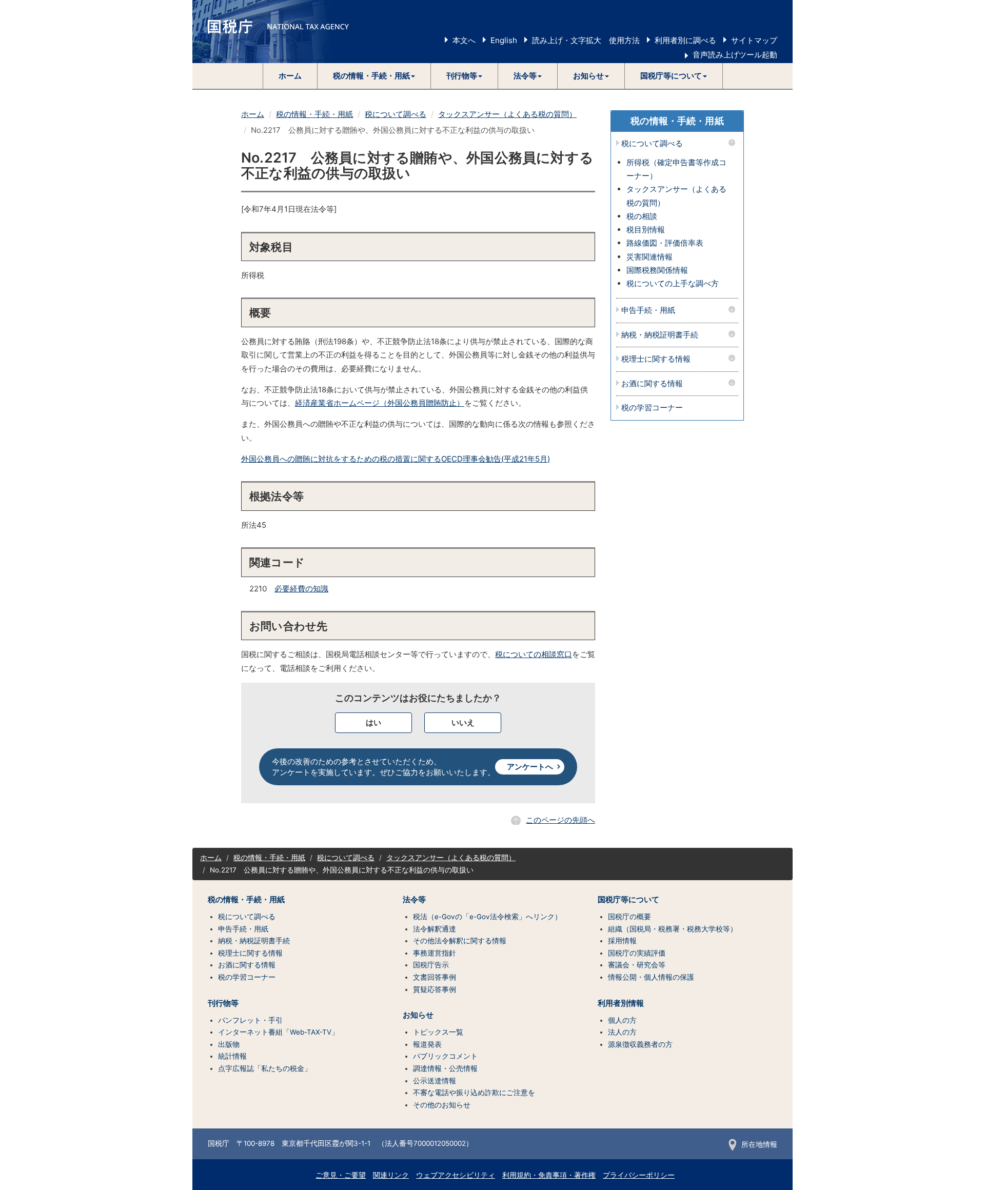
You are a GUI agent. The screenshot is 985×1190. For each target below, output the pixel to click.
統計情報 (232, 1056)
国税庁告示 (431, 965)
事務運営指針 (434, 953)
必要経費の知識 (301, 588)
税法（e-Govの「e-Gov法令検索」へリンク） (487, 917)
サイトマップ (754, 40)
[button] (374, 76)
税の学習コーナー (652, 408)
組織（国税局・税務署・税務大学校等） (672, 929)
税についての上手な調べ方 (672, 283)
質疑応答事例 (434, 989)
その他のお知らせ (441, 1105)
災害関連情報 (649, 257)
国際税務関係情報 (657, 270)
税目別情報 (645, 229)
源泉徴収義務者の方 (640, 1044)
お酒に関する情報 (652, 384)
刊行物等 (223, 1003)
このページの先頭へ (560, 820)
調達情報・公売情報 (445, 1068)
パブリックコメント (445, 1056)
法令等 (414, 899)
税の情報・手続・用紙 (314, 114)
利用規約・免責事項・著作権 (549, 1175)
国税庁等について (628, 899)
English (503, 40)
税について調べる (395, 114)
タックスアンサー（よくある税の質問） (507, 114)
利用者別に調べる (685, 40)
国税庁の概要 (629, 917)
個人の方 (622, 1020)
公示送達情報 (434, 1081)
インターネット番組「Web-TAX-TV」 (278, 1032)
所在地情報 (759, 1144)
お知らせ (418, 1015)
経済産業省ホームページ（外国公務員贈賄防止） (379, 403)
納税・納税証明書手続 (659, 335)
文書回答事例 (434, 977)
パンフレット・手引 (250, 1020)
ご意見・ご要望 (341, 1175)
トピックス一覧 (438, 1032)
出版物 (229, 1044)
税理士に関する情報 (656, 359)
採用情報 (622, 941)
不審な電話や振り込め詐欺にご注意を (474, 1092)
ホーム (290, 76)
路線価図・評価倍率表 (664, 243)
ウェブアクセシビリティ (455, 1175)
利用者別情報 (621, 1003)
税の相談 (641, 216)
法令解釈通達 (434, 929)
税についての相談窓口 (533, 654)
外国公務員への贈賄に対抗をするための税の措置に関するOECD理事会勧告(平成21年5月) (395, 459)
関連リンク (391, 1175)
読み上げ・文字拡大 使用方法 (586, 40)
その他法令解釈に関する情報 (459, 941)
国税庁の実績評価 (636, 953)
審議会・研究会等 (636, 965)
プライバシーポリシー (639, 1175)
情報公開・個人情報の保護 (651, 977)
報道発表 (427, 1044)
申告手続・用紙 (648, 310)
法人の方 (622, 1032)
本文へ (464, 40)
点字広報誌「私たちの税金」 (264, 1068)
